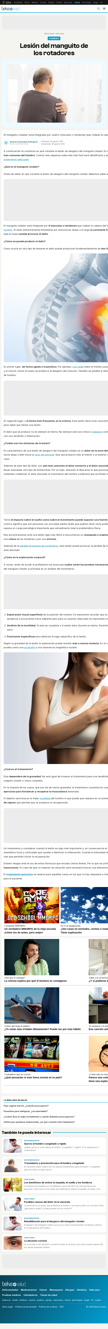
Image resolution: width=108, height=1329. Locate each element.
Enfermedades (32, 1141)
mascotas (58, 1300)
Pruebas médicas (11, 1295)
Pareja (59, 2)
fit (92, 1300)
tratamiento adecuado (16, 159)
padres (40, 1300)
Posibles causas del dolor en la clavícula (47, 1202)
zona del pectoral (44, 454)
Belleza (35, 2)
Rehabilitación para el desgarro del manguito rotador (54, 1221)
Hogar (95, 2)
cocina (32, 1300)
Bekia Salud (49, 34)
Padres (51, 2)
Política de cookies (48, 1307)
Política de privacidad (26, 1307)
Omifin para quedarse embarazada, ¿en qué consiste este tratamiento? (39, 1122)
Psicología (86, 2)
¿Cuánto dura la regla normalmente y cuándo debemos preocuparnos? (39, 1116)
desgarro (98, 431)
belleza (23, 1300)
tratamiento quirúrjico (19, 874)
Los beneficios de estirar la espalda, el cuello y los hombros (58, 1182)
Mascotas (68, 2)
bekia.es (6, 1300)
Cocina (43, 2)
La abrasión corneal (35, 1240)
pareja (48, 1300)
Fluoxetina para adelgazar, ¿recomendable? (26, 1111)
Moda (27, 2)
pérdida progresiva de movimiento (39, 545)
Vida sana (60, 34)
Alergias (69, 1290)
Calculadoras (30, 1295)
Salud (77, 2)
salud (67, 1300)
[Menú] (104, 8)
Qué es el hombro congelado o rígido (45, 1143)
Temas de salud (48, 1295)
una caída (78, 366)
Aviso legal (7, 1307)
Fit (102, 2)
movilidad (45, 798)
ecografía (30, 647)
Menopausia (56, 1290)
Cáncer (43, 1290)
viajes (98, 1300)
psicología (77, 1300)
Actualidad (18, 2)
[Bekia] (6, 2)
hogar (87, 1300)
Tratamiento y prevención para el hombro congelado (54, 1163)
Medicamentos (29, 1290)
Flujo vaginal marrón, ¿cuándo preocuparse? (26, 1106)
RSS (62, 1307)
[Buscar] (98, 8)
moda (15, 1300)
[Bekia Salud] (11, 8)
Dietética (82, 1290)
